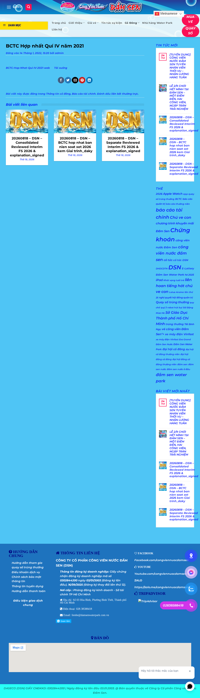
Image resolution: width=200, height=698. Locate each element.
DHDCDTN (162, 268)
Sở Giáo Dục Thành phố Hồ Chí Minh (172, 318)
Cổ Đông (131, 22)
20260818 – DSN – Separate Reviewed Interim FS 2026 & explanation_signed (184, 168)
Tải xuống (60, 67)
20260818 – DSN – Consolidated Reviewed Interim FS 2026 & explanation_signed (184, 124)
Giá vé (92, 22)
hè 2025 (189, 274)
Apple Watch (172, 194)
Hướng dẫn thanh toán (29, 591)
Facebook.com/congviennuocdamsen (161, 560)
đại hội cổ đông (173, 349)
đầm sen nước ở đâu (178, 369)
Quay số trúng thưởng (172, 302)
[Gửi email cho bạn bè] (75, 80)
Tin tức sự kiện (111, 22)
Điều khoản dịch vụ (26, 572)
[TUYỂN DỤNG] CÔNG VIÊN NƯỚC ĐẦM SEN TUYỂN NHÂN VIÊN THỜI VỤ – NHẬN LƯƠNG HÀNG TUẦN (180, 66)
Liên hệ (57, 29)
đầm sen (182, 364)
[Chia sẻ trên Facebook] (61, 80)
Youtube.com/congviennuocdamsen (160, 573)
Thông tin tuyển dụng (27, 586)
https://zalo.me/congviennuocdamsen (161, 587)
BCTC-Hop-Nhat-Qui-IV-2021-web (28, 67)
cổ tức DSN (180, 260)
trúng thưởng (175, 324)
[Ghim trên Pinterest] (82, 80)
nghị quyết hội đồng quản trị (176, 297)
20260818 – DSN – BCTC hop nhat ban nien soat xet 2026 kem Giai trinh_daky (180, 147)
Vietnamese (168, 13)
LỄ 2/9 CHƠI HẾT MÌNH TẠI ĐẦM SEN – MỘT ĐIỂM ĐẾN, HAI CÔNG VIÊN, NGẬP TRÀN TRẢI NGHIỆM (179, 97)
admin (59, 53)
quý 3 (164, 307)
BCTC (178, 198)
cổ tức (168, 260)
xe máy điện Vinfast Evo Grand (173, 339)
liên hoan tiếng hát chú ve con (174, 286)
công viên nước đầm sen (172, 253)
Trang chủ (59, 22)
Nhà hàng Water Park (157, 22)
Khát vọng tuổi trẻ (173, 280)
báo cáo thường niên (178, 204)
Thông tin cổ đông (58, 93)
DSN (174, 267)
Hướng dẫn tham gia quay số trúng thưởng (28, 565)
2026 (159, 193)
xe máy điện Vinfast (179, 334)
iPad (159, 280)
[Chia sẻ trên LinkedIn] (89, 80)
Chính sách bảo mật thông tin (26, 579)
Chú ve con (180, 217)
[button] (14, 7)
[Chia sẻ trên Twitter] (68, 80)
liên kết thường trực (124, 93)
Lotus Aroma (176, 292)
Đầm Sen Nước (164, 344)
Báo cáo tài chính (84, 93)
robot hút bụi (174, 307)
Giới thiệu (75, 22)
